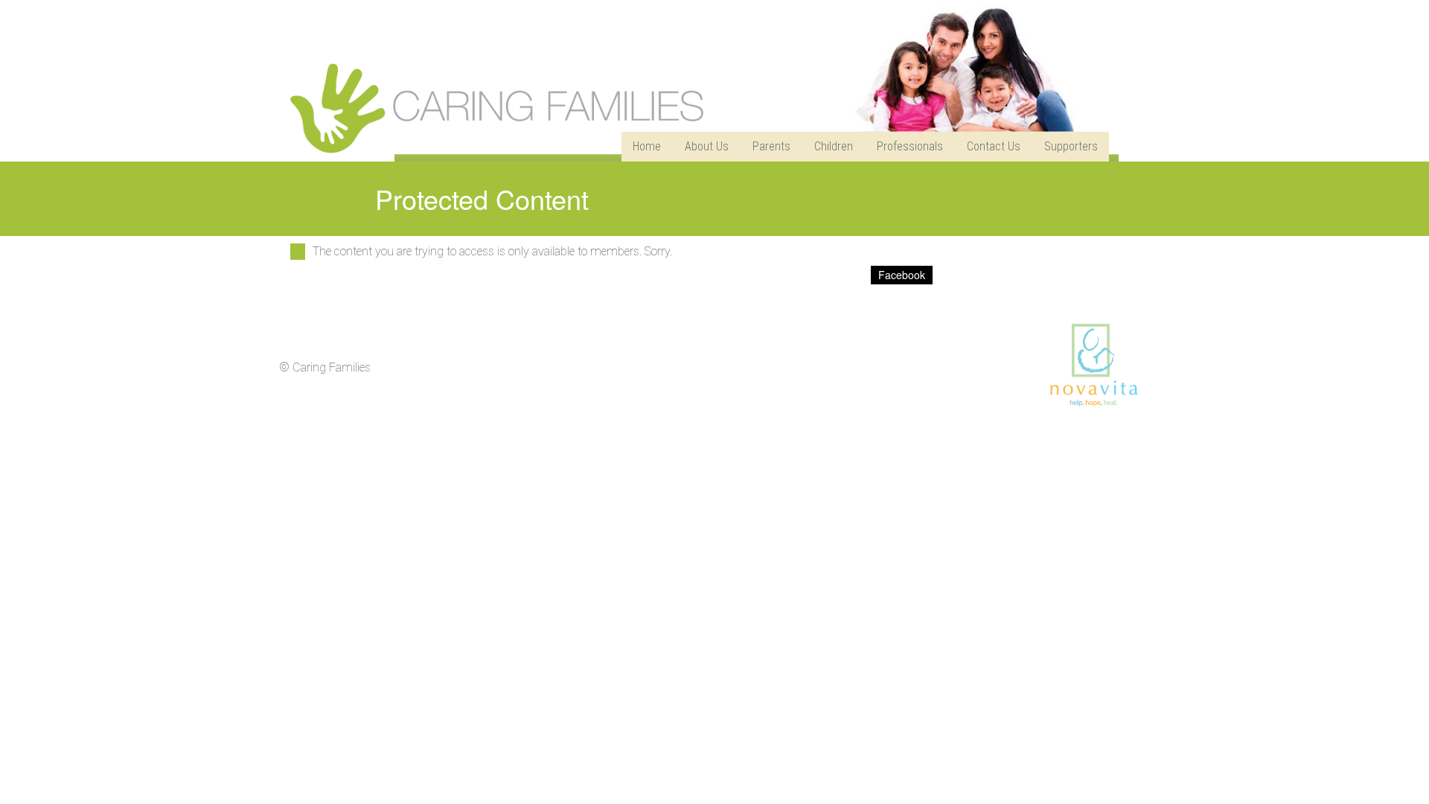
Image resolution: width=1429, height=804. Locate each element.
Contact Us (993, 146)
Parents (771, 146)
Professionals (910, 146)
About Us (707, 146)
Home (647, 146)
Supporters (1071, 146)
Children (833, 146)
